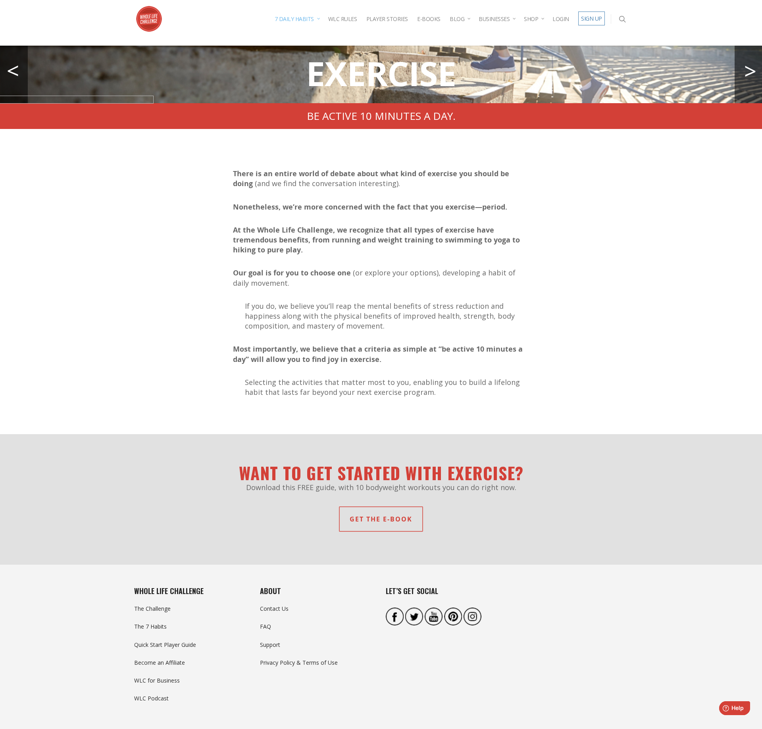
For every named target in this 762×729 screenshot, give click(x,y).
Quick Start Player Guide (165, 644)
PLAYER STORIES (387, 19)
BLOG (457, 19)
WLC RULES (342, 19)
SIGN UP (591, 18)
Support (270, 644)
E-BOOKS (429, 19)
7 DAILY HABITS (294, 19)
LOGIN (560, 19)
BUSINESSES (494, 19)
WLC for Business (157, 680)
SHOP (531, 19)
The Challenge (152, 608)
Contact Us (274, 608)
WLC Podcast (151, 698)
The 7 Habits (150, 626)
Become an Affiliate (159, 662)
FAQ (265, 626)
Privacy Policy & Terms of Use (299, 662)
